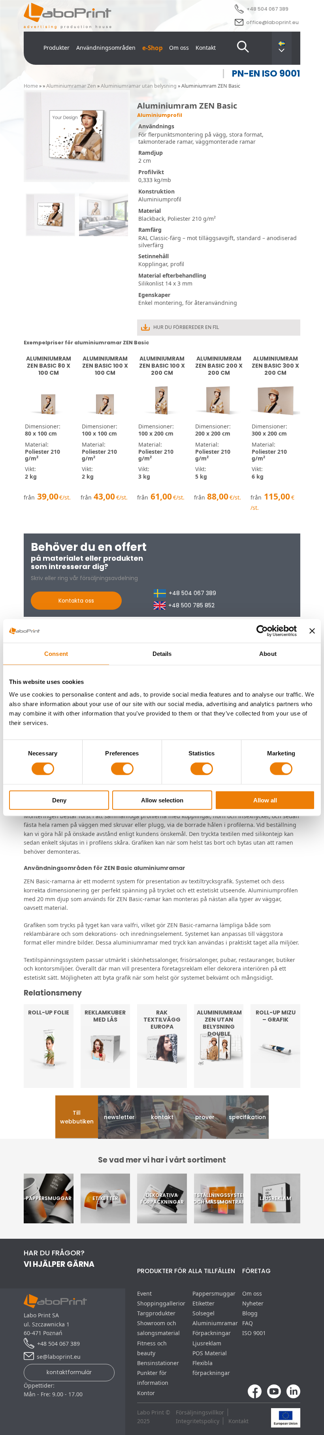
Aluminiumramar (215, 1323)
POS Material (209, 1353)
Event (144, 1293)
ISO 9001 (254, 1333)
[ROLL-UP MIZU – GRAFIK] (275, 1083)
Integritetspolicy (197, 1421)
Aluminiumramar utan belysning (139, 86)
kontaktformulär (69, 1372)
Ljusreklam (206, 1343)
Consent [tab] (56, 653)
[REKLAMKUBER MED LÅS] (105, 1083)
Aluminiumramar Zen (71, 86)
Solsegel (203, 1313)
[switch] (122, 769)
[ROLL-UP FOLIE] (48, 1083)
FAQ (247, 1323)
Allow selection (162, 799)
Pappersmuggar (213, 1293)
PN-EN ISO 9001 (266, 73)
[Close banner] (312, 631)
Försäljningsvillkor (200, 1412)
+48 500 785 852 (191, 605)
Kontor (146, 1393)
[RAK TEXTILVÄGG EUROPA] (162, 1083)
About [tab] (268, 653)
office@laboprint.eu (272, 22)
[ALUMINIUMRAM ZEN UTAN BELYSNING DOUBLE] (219, 1083)
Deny (59, 799)
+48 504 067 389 (267, 9)
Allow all (265, 799)
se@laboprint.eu (59, 1356)
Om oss (179, 47)
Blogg (250, 1313)
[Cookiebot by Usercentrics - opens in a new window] (262, 631)
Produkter (56, 47)
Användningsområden (106, 47)
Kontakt (206, 47)
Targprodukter (156, 1313)
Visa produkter (105, 1071)
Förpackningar (211, 1333)
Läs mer (48, 1071)
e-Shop (152, 48)
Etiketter (203, 1303)
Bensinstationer (158, 1363)
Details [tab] (162, 653)
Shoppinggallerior (161, 1303)
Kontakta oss (76, 601)
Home (31, 86)
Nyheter (253, 1303)
